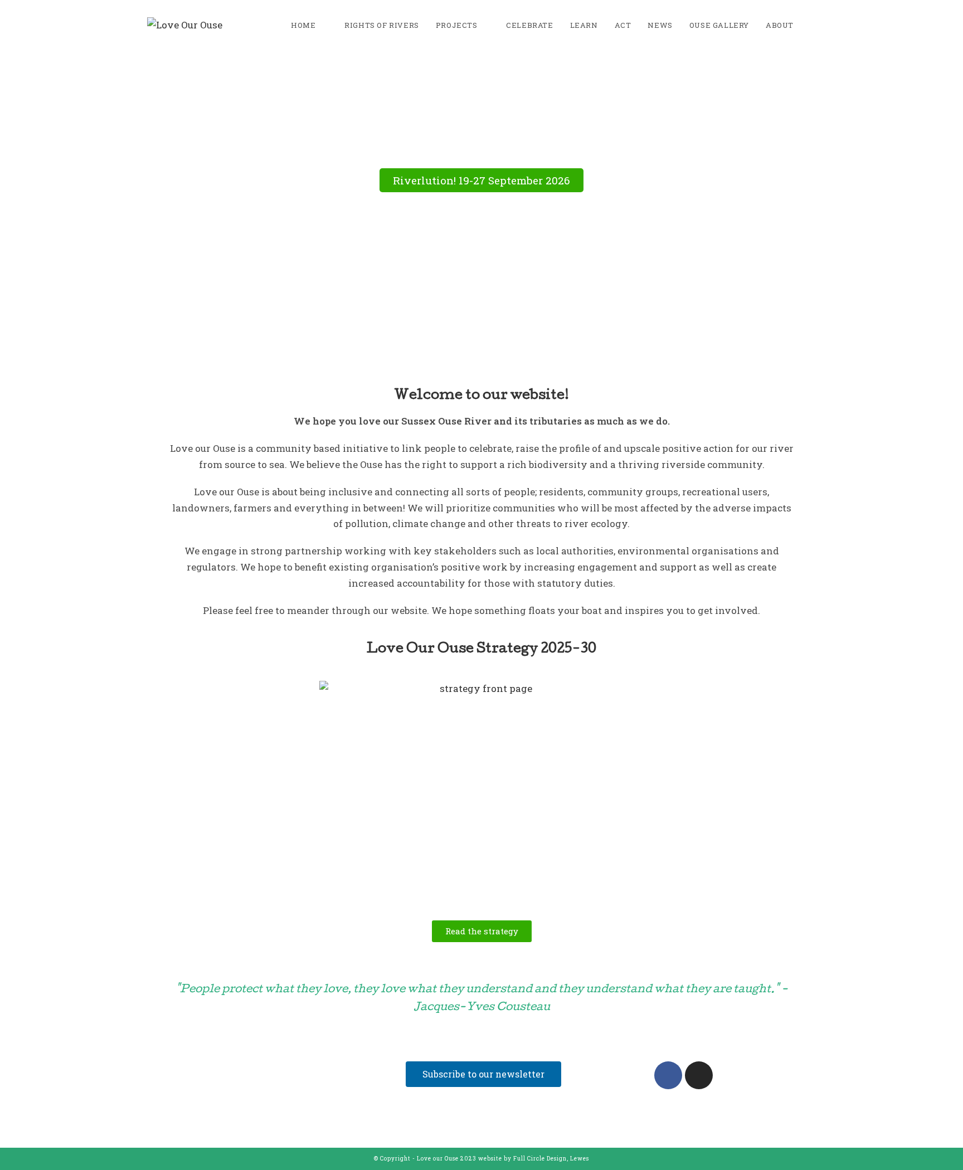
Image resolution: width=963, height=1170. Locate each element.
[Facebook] (668, 1075)
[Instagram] (699, 1075)
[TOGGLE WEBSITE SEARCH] (813, 25)
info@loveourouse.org (221, 1110)
